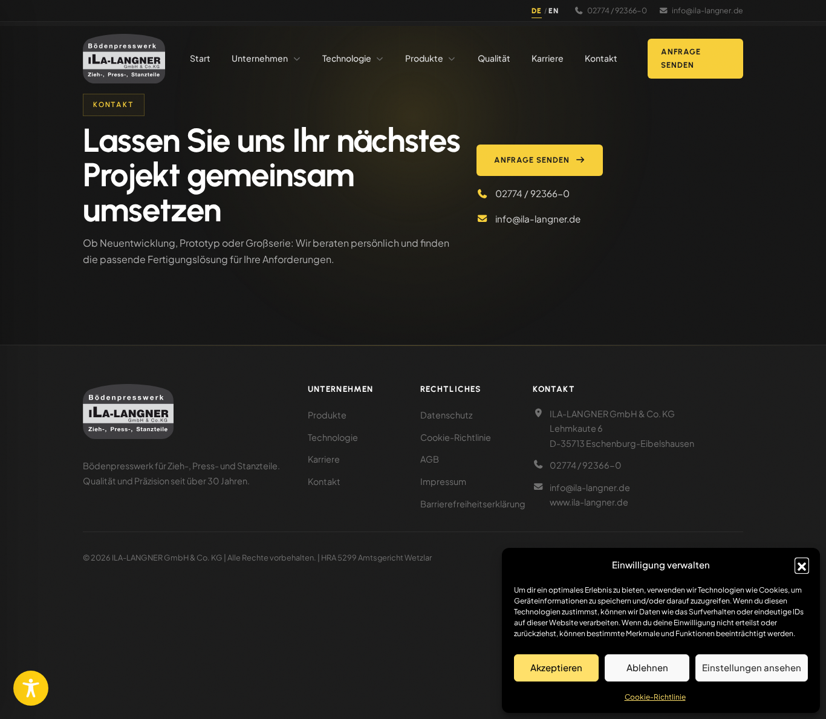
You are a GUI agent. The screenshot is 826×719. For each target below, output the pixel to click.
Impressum (443, 481)
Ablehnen (647, 667)
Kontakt (324, 481)
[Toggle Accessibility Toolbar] (31, 688)
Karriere (324, 459)
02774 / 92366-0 (617, 10)
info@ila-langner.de (707, 10)
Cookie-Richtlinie (655, 696)
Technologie (333, 437)
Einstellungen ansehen (751, 667)
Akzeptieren (556, 667)
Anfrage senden (681, 58)
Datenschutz (446, 414)
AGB (429, 459)
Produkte (327, 414)
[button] (802, 565)
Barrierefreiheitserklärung (472, 503)
